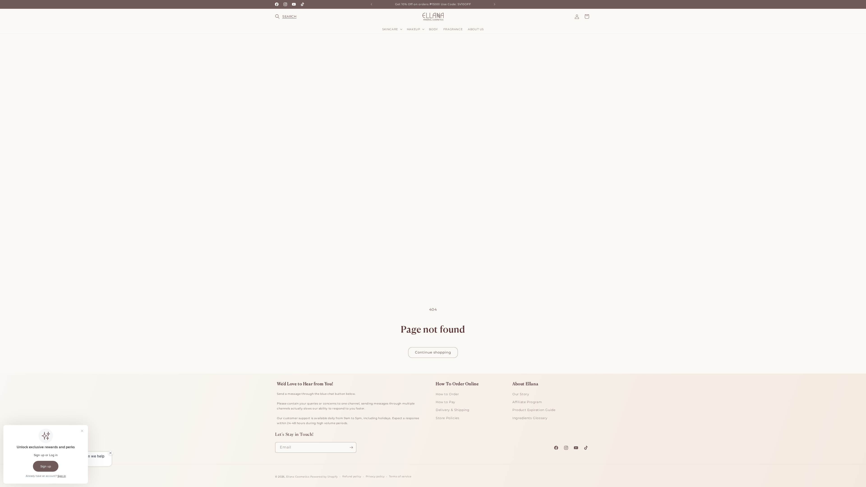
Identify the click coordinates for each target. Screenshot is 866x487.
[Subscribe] (351, 447)
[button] (280, 16)
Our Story (520, 394)
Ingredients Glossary (530, 418)
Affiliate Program (527, 402)
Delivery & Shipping (452, 410)
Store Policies (447, 418)
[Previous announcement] (371, 4)
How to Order (447, 394)
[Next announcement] (495, 4)
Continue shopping (433, 352)
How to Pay (445, 402)
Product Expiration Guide (533, 410)
